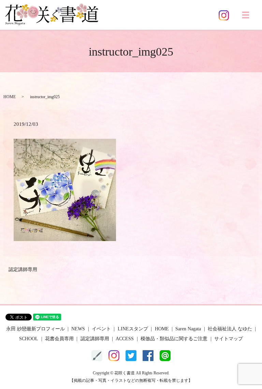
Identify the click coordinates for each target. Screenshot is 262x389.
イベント (101, 328)
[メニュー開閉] (245, 15)
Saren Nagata (188, 328)
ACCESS (125, 338)
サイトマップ (228, 338)
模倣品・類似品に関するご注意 (174, 338)
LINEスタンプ (133, 328)
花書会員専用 (59, 338)
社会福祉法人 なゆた (230, 328)
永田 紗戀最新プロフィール (35, 328)
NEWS (78, 328)
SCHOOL (28, 338)
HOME (9, 96)
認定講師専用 (23, 269)
